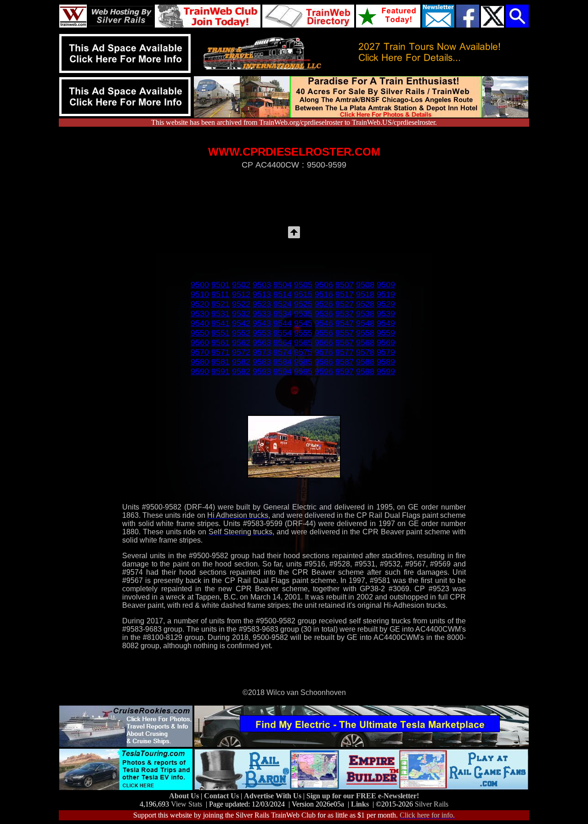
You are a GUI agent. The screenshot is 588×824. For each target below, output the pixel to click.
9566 (324, 342)
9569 (386, 342)
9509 (386, 284)
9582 (241, 361)
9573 (262, 352)
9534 (282, 313)
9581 (220, 361)
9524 (282, 303)
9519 (386, 294)
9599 (386, 371)
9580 (200, 361)
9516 (324, 294)
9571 (220, 352)
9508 (365, 284)
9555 (303, 332)
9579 (386, 352)
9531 (220, 313)
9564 (282, 342)
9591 (220, 371)
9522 (241, 303)
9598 (365, 371)
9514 (282, 294)
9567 (344, 342)
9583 (262, 361)
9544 (282, 323)
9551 (220, 332)
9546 (324, 323)
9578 (365, 352)
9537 (344, 313)
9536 (324, 313)
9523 (262, 303)
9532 (241, 313)
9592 (241, 371)
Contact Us (222, 796)
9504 (282, 284)
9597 (344, 371)
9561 (220, 342)
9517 (344, 294)
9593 (262, 371)
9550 (200, 332)
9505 (303, 284)
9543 (262, 323)
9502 (241, 284)
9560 (200, 342)
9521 (220, 303)
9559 (386, 332)
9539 (386, 313)
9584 (282, 361)
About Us (185, 796)
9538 (365, 313)
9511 (220, 294)
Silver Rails (431, 804)
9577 (344, 352)
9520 (200, 303)
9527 (344, 303)
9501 (220, 284)
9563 (262, 342)
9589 (386, 361)
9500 (200, 284)
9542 (241, 323)
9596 (324, 371)
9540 (200, 323)
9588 (365, 361)
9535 (303, 313)
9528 (365, 303)
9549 (386, 323)
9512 (241, 294)
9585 (303, 361)
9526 (324, 303)
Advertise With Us (273, 796)
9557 (344, 332)
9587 (344, 361)
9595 (303, 371)
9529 (386, 303)
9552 (241, 332)
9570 (200, 352)
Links (360, 804)
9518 (365, 294)
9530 (200, 313)
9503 (262, 284)
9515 (303, 294)
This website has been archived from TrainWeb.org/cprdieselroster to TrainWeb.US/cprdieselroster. (294, 122)
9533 (262, 313)
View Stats (186, 804)
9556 (324, 332)
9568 (365, 342)
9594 (282, 371)
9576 (324, 352)
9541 (220, 323)
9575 (303, 352)
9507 (344, 284)
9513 (262, 294)
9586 (324, 361)
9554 (282, 332)
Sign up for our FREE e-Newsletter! (362, 796)
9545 (303, 323)
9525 (303, 303)
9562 (241, 342)
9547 (344, 323)
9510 (200, 294)
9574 (282, 352)
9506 (324, 284)
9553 (262, 332)
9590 (200, 371)
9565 (303, 342)
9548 (365, 323)
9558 (365, 332)
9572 (241, 352)
